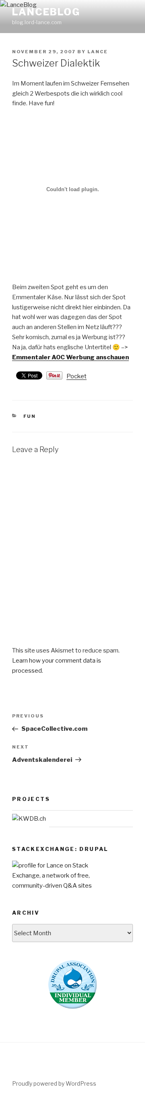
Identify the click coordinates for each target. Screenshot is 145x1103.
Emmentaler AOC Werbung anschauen (70, 357)
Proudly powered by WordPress (54, 1083)
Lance (97, 51)
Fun (29, 416)
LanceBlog (46, 12)
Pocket (76, 376)
